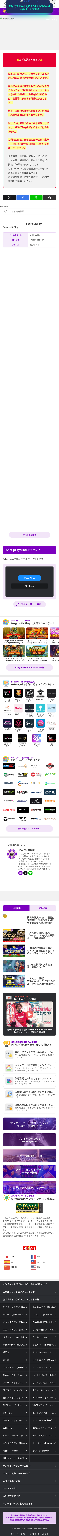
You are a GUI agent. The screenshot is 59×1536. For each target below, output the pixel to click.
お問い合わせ (27, 1528)
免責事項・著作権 (41, 1528)
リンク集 (45, 1534)
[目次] (53, 1510)
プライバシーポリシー (19, 1534)
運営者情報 (16, 1528)
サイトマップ (34, 1534)
